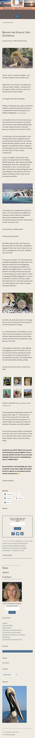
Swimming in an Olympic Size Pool (12, 630)
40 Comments (7, 555)
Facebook (13, 533)
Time (20, 548)
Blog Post (19, 541)
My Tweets (5, 663)
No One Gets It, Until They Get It (11, 632)
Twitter (17, 533)
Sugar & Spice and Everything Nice (12, 639)
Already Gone (6, 637)
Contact (6, 577)
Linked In (22, 533)
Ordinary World (6, 628)
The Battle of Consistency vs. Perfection (13, 635)
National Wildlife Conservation (17, 545)
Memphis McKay (10, 734)
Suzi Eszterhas (21, 113)
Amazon (4, 543)
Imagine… (5, 623)
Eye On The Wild (12, 543)
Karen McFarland (17, 3)
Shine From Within (7, 625)
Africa (30, 541)
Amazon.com (6, 405)
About (5, 572)
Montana (5, 545)
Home (5, 568)
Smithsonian (6, 548)
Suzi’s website (22, 403)
